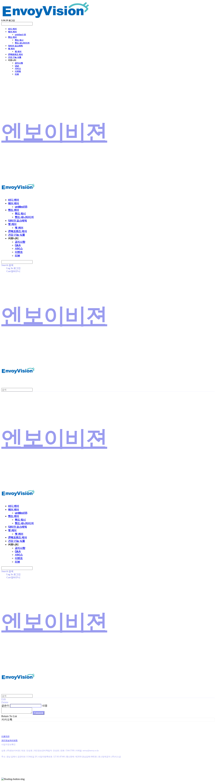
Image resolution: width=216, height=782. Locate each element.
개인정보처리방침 (9, 740)
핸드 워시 (19, 40)
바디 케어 (12, 29)
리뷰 (17, 74)
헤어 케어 (12, 31)
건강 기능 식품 (14, 57)
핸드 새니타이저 (22, 43)
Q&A (17, 66)
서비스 (18, 68)
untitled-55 (20, 34)
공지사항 (19, 63)
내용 (44, 705)
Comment (38, 713)
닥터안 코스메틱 (15, 45)
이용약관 (5, 736)
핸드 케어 (12, 37)
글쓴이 (5, 705)
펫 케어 (11, 48)
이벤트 (18, 71)
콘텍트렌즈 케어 (15, 54)
